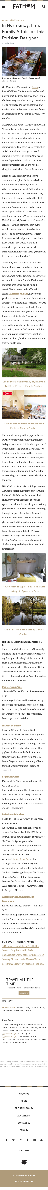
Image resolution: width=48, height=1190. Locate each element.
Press (24, 1100)
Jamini (35, 87)
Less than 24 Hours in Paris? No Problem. (23, 964)
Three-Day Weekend (23, 1010)
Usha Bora (9, 43)
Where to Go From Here (13, 20)
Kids (42, 1007)
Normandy (7, 1010)
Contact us (24, 1122)
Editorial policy (24, 1108)
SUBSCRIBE (24, 993)
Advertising (24, 1115)
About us (24, 1093)
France (34, 1007)
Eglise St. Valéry (21, 859)
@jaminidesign (10, 1033)
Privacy (24, 1130)
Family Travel (23, 1007)
